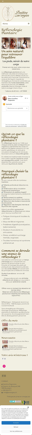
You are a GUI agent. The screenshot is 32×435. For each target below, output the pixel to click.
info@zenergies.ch (10, 392)
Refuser (16, 427)
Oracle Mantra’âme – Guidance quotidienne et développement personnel (14, 330)
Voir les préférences (16, 431)
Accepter (16, 422)
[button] (28, 407)
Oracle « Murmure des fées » (19, 324)
